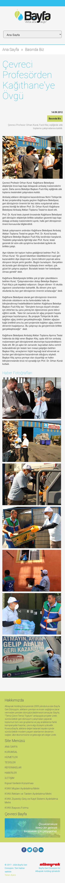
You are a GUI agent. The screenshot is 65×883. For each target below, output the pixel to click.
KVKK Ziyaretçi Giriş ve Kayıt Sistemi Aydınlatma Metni (31, 800)
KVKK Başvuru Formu (16, 807)
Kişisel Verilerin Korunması (19, 783)
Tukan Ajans (10, 875)
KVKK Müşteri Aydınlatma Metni (22, 788)
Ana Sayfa (10, 49)
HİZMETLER (11, 757)
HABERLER (11, 772)
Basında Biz (34, 49)
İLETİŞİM (9, 778)
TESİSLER (10, 762)
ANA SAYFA (11, 746)
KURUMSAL (11, 751)
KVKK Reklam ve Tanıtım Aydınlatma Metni (28, 793)
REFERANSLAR (13, 767)
